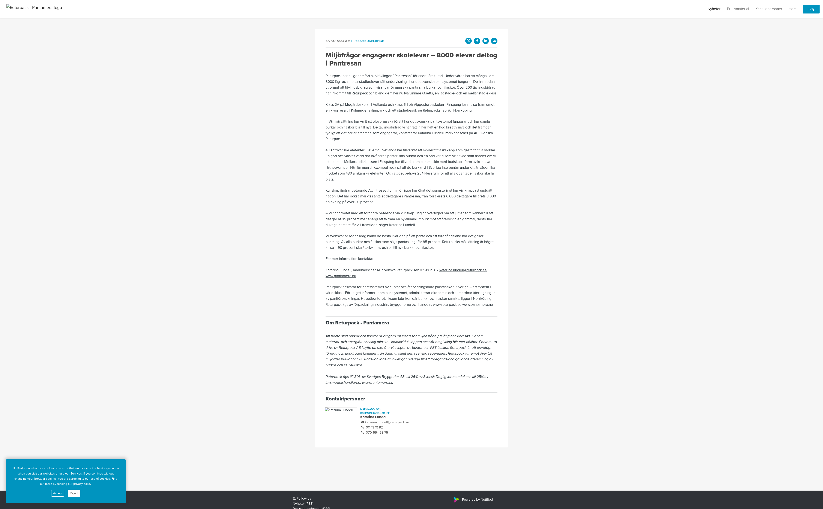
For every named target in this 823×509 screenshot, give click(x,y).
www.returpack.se (447, 304)
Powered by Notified (477, 499)
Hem (792, 9)
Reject (74, 493)
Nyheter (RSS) (303, 504)
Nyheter (714, 9)
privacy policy (82, 484)
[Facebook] (477, 41)
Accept (57, 493)
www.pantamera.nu (341, 276)
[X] (468, 41)
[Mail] (494, 41)
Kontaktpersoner (768, 9)
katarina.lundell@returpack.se (463, 270)
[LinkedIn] (485, 41)
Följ (811, 9)
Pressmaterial (738, 9)
